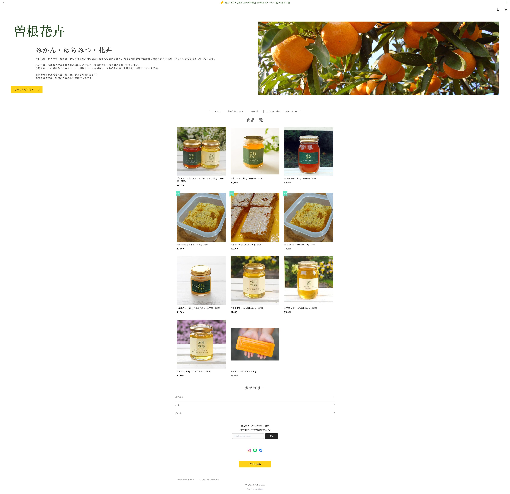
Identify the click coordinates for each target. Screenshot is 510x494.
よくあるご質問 (273, 111)
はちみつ (179, 397)
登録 (271, 436)
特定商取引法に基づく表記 (209, 480)
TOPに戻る (255, 464)
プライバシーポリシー (185, 480)
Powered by (252, 489)
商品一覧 (255, 111)
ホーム (217, 111)
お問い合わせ (291, 111)
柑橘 (177, 405)
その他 (178, 413)
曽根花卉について (236, 111)
